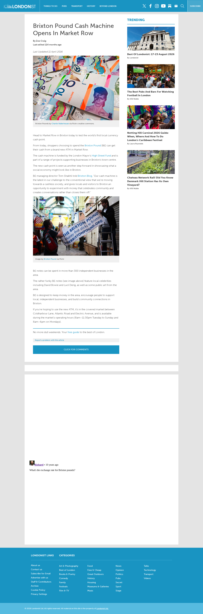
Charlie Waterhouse (60, 123)
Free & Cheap (94, 570)
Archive (35, 586)
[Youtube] (163, 6)
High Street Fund (101, 155)
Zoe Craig (41, 41)
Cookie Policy (38, 590)
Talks (146, 566)
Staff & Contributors (41, 581)
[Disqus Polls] (101, 417)
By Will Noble (133, 99)
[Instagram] (157, 6)
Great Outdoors (95, 574)
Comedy (63, 578)
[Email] (176, 6)
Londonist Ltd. (102, 608)
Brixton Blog (85, 175)
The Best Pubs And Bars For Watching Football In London (150, 93)
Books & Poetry (67, 574)
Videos (147, 578)
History (91, 6)
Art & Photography (68, 566)
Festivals (63, 586)
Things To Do (50, 6)
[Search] (182, 6)
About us (35, 565)
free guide (73, 332)
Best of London (67, 570)
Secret (119, 582)
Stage (118, 590)
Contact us (36, 569)
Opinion (120, 570)
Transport (76, 6)
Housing (91, 582)
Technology (150, 570)
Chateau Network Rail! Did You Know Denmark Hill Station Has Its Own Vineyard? (150, 181)
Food (90, 566)
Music (90, 590)
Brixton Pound (93, 145)
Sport (118, 586)
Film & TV (64, 590)
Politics (119, 574)
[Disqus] (101, 498)
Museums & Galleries (98, 586)
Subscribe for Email (41, 573)
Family (62, 582)
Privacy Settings (39, 594)
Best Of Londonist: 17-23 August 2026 (150, 54)
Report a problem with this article (49, 340)
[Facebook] (150, 6)
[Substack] (169, 6)
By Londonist (132, 58)
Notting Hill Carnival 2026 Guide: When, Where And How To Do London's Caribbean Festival (148, 136)
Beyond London (108, 6)
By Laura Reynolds (135, 144)
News (118, 566)
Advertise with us (39, 577)
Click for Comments (76, 349)
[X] (144, 6)
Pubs (64, 6)
